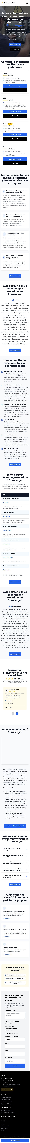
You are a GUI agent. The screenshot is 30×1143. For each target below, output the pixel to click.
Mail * (6, 1050)
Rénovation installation (6, 1101)
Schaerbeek (4, 1128)
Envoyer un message (15, 86)
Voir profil (15, 90)
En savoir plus (8, 700)
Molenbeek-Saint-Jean (6, 1126)
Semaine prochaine (11, 1028)
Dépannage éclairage (6, 1103)
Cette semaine (10, 1026)
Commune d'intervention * (12, 1036)
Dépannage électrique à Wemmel (15, 982)
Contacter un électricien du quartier (15, 826)
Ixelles (2, 1124)
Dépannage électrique (6, 1097)
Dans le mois (9, 1031)
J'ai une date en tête (12, 1033)
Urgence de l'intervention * (12, 1021)
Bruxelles (3, 1122)
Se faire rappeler (15, 1140)
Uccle (2, 1130)
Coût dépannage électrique (7, 1112)
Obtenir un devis (15, 582)
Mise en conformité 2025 (7, 1110)
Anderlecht (3, 1120)
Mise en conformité (5, 1099)
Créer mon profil (8, 1089)
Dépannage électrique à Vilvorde (15, 975)
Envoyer (15, 1066)
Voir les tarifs (15, 49)
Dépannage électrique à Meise (15, 978)
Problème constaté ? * (11, 1010)
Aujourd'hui (9, 1024)
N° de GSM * (8, 1058)
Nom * (6, 1043)
